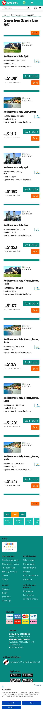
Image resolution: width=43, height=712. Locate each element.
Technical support (29, 560)
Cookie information (29, 568)
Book (35, 82)
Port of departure (17, 15)
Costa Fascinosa (10, 61)
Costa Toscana (9, 288)
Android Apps (6, 601)
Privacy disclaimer (29, 564)
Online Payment (28, 595)
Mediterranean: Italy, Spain (16, 56)
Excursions (5, 576)
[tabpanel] (21, 522)
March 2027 (29, 521)
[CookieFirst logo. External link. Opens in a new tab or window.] (2, 687)
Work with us (27, 579)
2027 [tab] (15, 514)
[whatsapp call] (24, 2)
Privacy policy (37, 685)
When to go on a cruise (9, 572)
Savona (17, 67)
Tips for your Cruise (8, 568)
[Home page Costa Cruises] (37, 61)
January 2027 (8, 521)
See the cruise (31, 76)
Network (4, 593)
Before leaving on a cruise (10, 564)
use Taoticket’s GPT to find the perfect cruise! (25, 662)
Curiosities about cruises (10, 560)
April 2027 (37, 521)
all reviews (9, 550)
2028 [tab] (22, 514)
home (5, 15)
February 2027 (19, 521)
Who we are (5, 589)
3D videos (5, 579)
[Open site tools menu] (40, 2)
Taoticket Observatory (30, 599)
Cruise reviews (28, 591)
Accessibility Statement (31, 576)
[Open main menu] (40, 8)
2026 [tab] (7, 514)
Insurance (26, 572)
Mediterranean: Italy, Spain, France (20, 111)
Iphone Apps (6, 597)
